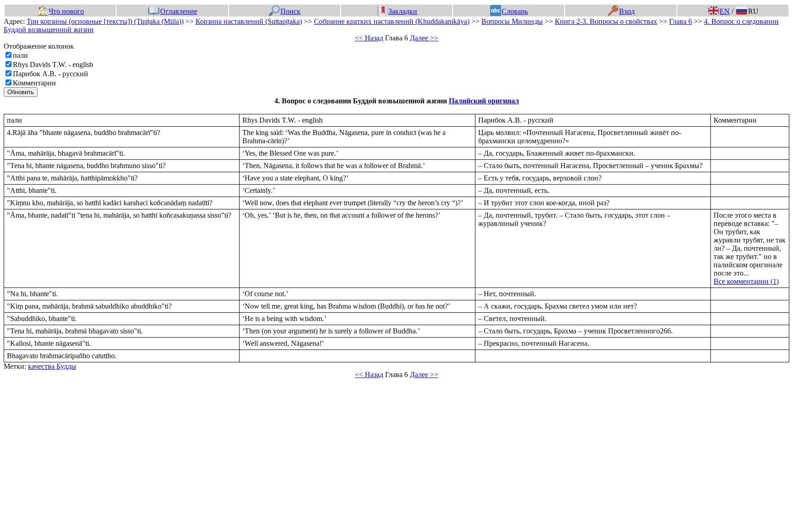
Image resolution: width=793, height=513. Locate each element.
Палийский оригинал (484, 101)
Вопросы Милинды (512, 21)
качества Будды (52, 366)
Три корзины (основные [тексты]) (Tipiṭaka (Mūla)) (105, 21)
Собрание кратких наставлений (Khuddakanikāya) (391, 21)
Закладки (402, 11)
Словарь (515, 11)
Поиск (290, 11)
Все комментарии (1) (746, 281)
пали (20, 55)
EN (725, 11)
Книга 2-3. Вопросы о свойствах (606, 21)
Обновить (20, 92)
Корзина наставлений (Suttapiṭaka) (248, 21)
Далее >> (424, 38)
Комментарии (34, 83)
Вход (627, 11)
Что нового (66, 11)
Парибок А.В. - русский (50, 74)
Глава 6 (680, 21)
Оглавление (178, 11)
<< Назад (369, 38)
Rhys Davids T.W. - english (53, 64)
